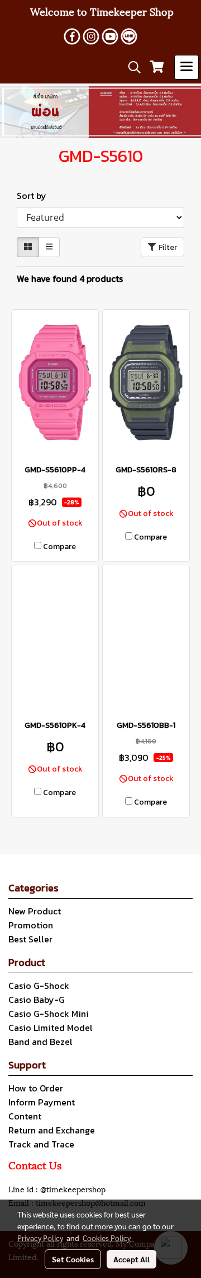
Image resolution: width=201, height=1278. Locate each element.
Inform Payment (41, 1102)
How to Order (35, 1088)
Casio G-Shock (38, 985)
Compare (59, 546)
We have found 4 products (70, 278)
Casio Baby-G (36, 999)
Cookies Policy (107, 1238)
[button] (130, 67)
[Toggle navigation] (186, 67)
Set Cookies (73, 1259)
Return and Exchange (51, 1130)
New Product (34, 911)
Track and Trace (41, 1144)
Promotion (30, 925)
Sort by (35, 195)
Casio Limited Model (50, 1027)
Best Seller (30, 939)
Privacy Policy (40, 1238)
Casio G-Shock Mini (48, 1013)
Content (24, 1116)
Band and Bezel (40, 1041)
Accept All (131, 1259)
